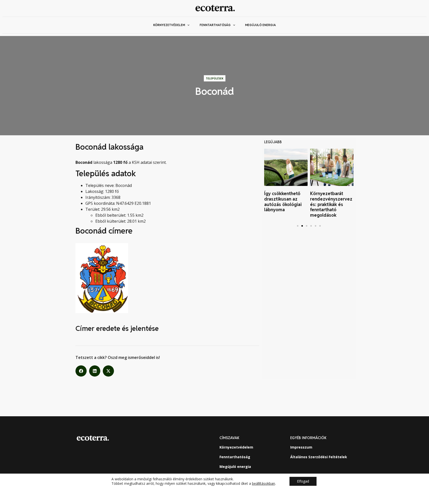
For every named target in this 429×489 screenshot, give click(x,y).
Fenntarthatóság (215, 25)
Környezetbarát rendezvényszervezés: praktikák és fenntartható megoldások (331, 204)
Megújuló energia (260, 25)
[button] (81, 371)
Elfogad (303, 481)
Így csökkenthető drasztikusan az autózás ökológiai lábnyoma (283, 201)
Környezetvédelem (169, 25)
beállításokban (263, 483)
